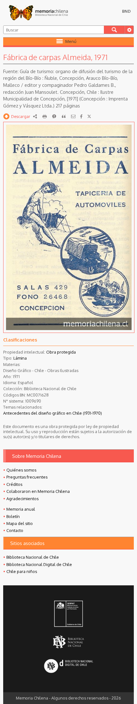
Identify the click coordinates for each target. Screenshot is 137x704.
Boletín (13, 516)
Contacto (14, 530)
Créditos (14, 484)
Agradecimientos (22, 498)
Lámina (20, 358)
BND (126, 11)
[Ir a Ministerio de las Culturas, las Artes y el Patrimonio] (68, 614)
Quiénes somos (21, 470)
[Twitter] (89, 116)
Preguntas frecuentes (26, 477)
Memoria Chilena (38, 13)
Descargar (20, 116)
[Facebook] (81, 116)
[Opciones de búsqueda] (129, 30)
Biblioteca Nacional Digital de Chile (39, 564)
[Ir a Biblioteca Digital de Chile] (68, 666)
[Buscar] (114, 30)
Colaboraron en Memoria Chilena (38, 491)
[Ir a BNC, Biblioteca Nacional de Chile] (68, 642)
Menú (70, 41)
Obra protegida (61, 352)
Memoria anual (20, 509)
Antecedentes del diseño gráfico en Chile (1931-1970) (52, 413)
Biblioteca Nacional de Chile (32, 557)
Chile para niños (21, 571)
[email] (73, 116)
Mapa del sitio (19, 523)
